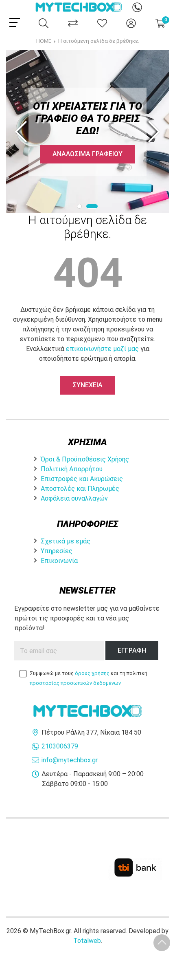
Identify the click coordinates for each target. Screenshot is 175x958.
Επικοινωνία (59, 561)
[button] (79, 206)
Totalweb (87, 941)
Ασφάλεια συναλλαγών (74, 498)
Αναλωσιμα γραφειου (87, 154)
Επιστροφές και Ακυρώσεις (82, 479)
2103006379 (60, 746)
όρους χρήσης (92, 673)
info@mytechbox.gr (70, 760)
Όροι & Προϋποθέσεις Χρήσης (85, 459)
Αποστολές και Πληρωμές (80, 488)
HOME (43, 41)
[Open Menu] (14, 22)
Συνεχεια (87, 385)
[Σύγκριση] (73, 23)
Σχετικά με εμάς (65, 541)
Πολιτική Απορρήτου (72, 469)
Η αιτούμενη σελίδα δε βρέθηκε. (98, 41)
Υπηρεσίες (56, 551)
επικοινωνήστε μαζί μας (102, 349)
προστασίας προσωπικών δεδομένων (75, 683)
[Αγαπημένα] (102, 23)
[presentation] (22, 131)
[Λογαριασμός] (131, 23)
